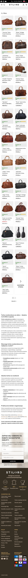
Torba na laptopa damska (20, 500)
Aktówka (17, 512)
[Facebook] (1, 1)
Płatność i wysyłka (5, 536)
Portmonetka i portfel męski (20, 509)
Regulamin (16, 544)
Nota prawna (17, 546)
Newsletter (3, 534)
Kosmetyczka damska (6, 512)
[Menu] (1, 4)
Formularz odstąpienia (6, 540)
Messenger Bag (5, 506)
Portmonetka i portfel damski (6, 503)
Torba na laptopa (18, 515)
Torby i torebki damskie (6, 515)
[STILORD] (14, 5)
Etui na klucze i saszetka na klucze (20, 522)
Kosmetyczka (4, 500)
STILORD (6, 575)
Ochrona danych (18, 542)
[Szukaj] (5, 4)
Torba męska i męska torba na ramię (6, 497)
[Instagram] (3, 1)
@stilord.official (4, 556)
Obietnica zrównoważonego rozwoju (18, 538)
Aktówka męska (5, 518)
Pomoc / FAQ (4, 543)
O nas (15, 532)
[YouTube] (5, 1)
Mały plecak (17, 525)
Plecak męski (18, 496)
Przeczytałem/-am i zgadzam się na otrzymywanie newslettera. (13, 464)
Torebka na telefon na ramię (6, 522)
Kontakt (3, 547)
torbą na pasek (14, 416)
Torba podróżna (18, 506)
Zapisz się (13, 461)
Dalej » (14, 301)
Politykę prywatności (16, 463)
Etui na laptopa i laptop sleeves (20, 518)
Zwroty (3, 545)
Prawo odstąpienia (5, 538)
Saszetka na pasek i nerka (7, 509)
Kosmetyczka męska (6, 525)
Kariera (16, 534)
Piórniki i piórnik (18, 502)
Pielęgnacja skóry (5, 532)
